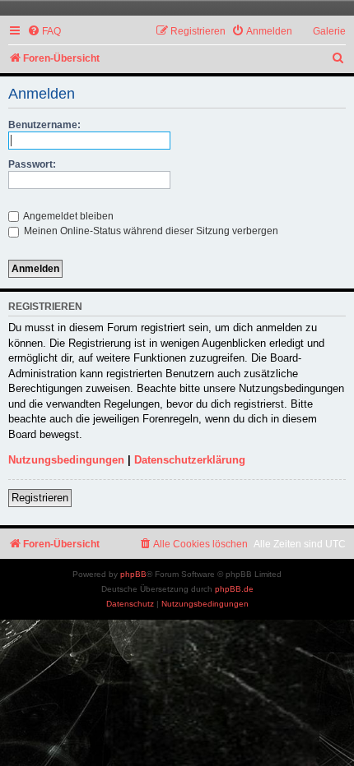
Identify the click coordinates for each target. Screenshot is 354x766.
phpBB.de (234, 588)
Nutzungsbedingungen (66, 460)
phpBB (133, 574)
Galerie (329, 31)
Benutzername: (44, 125)
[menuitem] (44, 32)
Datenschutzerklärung (189, 460)
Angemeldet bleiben (67, 216)
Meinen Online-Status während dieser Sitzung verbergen (149, 231)
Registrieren (40, 497)
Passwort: (32, 164)
